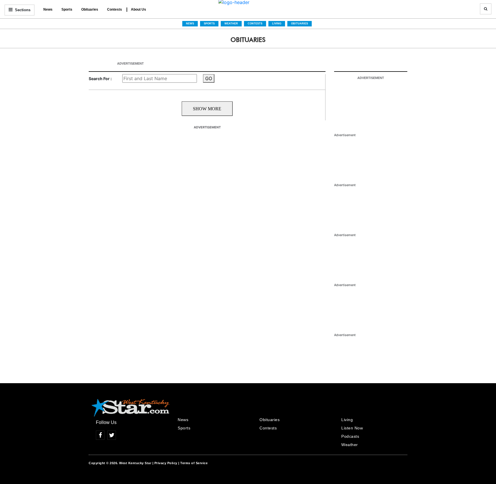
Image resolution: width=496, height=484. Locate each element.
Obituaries (89, 9)
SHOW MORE (207, 108)
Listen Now (352, 428)
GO (208, 78)
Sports (66, 9)
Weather (231, 23)
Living (276, 23)
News (48, 9)
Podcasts (350, 436)
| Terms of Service (193, 463)
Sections (22, 10)
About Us (138, 9)
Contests (114, 9)
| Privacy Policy (164, 463)
